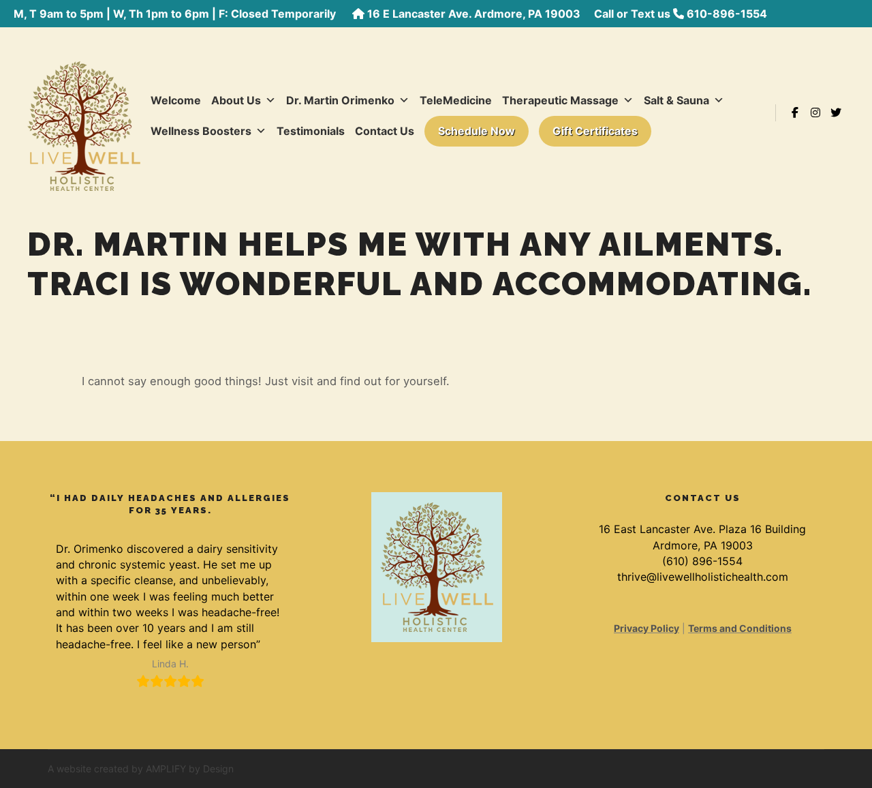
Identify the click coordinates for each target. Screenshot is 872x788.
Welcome (176, 100)
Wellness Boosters (201, 131)
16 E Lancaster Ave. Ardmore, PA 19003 (473, 13)
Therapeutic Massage (560, 100)
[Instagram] (815, 112)
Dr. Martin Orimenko (340, 100)
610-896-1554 (727, 13)
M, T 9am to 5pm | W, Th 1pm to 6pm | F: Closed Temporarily (176, 13)
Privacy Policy (646, 628)
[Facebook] (795, 112)
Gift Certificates (595, 131)
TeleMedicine (456, 100)
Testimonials (311, 131)
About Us (236, 100)
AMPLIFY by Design (190, 768)
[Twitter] (836, 112)
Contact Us (384, 131)
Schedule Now (476, 131)
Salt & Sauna (676, 100)
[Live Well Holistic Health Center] (83, 112)
